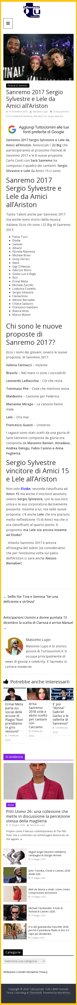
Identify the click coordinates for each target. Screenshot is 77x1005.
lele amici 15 (40, 116)
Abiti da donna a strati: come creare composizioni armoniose (49, 891)
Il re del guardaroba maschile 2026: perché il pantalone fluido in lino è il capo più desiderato (48, 930)
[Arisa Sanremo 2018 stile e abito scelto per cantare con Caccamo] (38, 690)
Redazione (9, 972)
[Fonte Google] (38, 130)
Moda (11, 804)
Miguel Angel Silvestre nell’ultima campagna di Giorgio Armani (47, 853)
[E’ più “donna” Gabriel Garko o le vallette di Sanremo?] (62, 690)
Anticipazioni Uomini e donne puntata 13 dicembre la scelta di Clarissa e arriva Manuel (38, 622)
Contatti (21, 972)
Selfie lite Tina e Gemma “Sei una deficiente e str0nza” (30, 599)
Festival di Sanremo (18, 85)
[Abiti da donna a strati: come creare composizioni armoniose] (15, 887)
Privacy (43, 972)
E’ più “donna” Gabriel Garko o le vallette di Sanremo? (60, 713)
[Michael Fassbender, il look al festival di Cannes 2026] (15, 906)
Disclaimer (32, 972)
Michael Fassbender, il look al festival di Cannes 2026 (45, 909)
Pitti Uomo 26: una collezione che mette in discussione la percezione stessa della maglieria (38, 816)
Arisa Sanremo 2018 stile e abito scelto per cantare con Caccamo (38, 715)
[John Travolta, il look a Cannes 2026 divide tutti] (15, 869)
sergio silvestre (55, 116)
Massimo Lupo (40, 111)
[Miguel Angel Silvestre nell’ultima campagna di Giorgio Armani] (15, 850)
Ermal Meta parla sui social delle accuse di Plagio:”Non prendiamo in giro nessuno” (14, 717)
